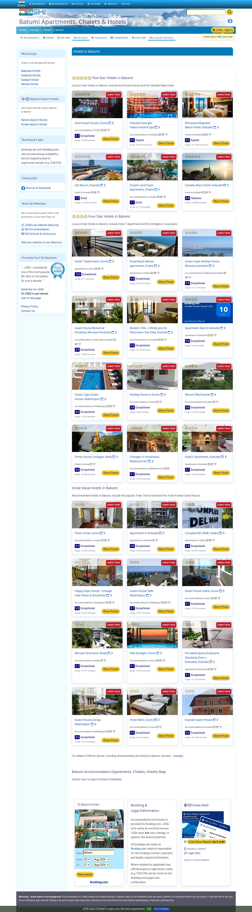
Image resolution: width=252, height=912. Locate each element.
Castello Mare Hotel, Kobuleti (204, 185)
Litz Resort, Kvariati (87, 185)
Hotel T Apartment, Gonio (92, 261)
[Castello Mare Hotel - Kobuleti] (207, 166)
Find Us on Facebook (38, 188)
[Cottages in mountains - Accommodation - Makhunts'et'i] (152, 438)
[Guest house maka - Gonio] (207, 572)
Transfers (120, 37)
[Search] (229, 12)
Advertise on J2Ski (32, 289)
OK (149, 908)
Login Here (193, 853)
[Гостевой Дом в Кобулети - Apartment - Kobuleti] (207, 634)
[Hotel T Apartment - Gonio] (97, 242)
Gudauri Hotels (30, 79)
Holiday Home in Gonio (145, 394)
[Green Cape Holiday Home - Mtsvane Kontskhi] (207, 242)
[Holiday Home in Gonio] (152, 376)
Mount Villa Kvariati (198, 394)
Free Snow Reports (206, 841)
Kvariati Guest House (199, 720)
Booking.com (50, 149)
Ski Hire (65, 37)
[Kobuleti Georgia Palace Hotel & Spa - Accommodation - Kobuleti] (152, 104)
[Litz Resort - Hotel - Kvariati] (97, 166)
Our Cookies (161, 908)
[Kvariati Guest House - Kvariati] (207, 701)
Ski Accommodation (36, 229)
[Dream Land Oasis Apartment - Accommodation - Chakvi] (152, 166)
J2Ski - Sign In (224, 30)
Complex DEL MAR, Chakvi (202, 533)
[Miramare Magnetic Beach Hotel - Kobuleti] (207, 104)
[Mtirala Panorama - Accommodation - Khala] (97, 634)
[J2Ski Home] (32, 14)
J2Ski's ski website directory (41, 225)
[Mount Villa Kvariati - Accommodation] (207, 376)
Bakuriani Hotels (30, 71)
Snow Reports (60, 4)
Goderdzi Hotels (31, 75)
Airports (112, 4)
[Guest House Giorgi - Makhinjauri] (97, 701)
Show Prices (110, 138)
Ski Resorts (31, 37)
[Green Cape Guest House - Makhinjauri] (97, 376)
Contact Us (28, 311)
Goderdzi (116, 779)
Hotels (22, 30)
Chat (127, 4)
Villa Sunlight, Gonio (143, 653)
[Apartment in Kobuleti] (152, 514)
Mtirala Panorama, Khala (91, 653)
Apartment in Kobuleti (144, 533)
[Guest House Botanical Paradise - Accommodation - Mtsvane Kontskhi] (97, 309)
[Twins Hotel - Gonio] (97, 514)
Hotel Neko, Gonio (142, 720)
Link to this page (31, 298)
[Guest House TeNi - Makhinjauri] (152, 572)
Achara (47, 30)
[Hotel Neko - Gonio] (152, 701)
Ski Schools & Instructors (40, 233)
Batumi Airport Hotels (34, 120)
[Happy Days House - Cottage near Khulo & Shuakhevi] (97, 572)
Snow (49, 37)
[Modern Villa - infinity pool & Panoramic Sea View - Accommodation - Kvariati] (152, 309)
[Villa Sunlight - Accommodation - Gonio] (152, 634)
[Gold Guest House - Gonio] (97, 104)
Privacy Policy (29, 306)
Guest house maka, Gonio (202, 591)
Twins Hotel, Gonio (87, 533)
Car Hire (140, 37)
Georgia (35, 30)
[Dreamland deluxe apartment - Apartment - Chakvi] (152, 242)
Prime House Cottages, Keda (93, 457)
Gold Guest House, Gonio (91, 123)
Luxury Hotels (163, 37)
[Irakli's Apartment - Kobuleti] (207, 438)
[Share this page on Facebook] (230, 22)
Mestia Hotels (29, 84)
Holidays (100, 37)
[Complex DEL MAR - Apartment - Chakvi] (207, 514)
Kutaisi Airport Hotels (34, 124)
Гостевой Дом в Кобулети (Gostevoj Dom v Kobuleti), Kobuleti (202, 657)
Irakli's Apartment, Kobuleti (203, 457)
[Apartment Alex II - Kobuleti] (207, 309)
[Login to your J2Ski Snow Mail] (205, 824)
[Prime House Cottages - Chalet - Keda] (97, 438)
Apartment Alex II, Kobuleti (202, 328)
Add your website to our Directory (41, 242)
